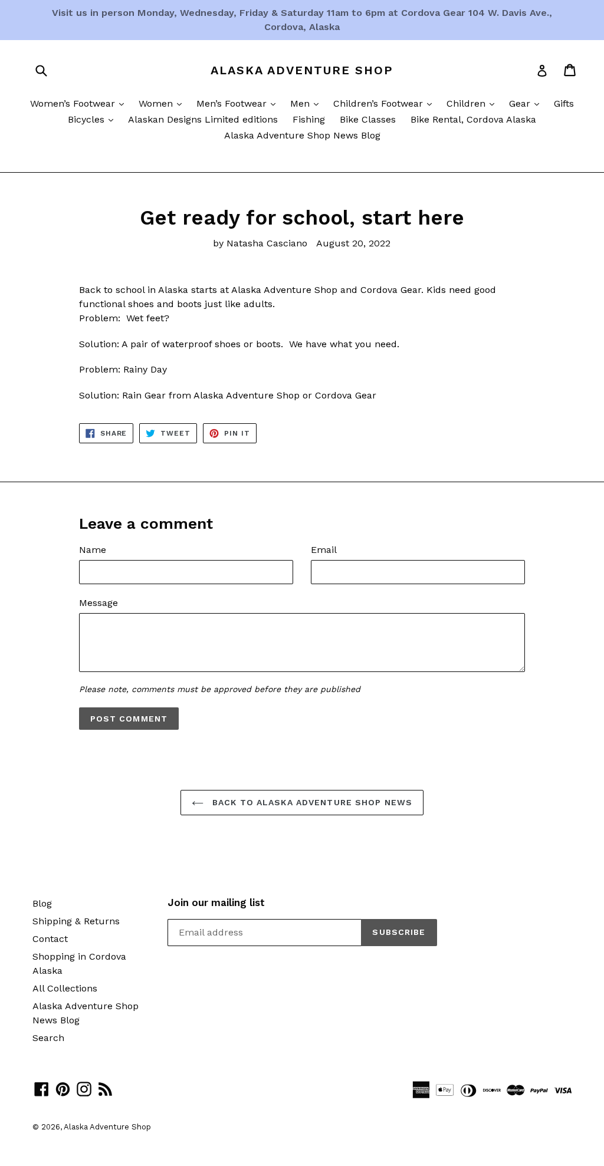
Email (324, 549)
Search (48, 1037)
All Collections (64, 988)
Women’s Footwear (80, 103)
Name (92, 549)
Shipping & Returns (76, 921)
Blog (42, 903)
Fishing (309, 119)
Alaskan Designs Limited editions (203, 119)
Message (98, 602)
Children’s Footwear (385, 103)
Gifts (564, 103)
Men (307, 103)
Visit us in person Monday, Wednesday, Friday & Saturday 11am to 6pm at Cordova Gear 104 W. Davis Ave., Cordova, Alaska (302, 19)
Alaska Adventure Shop (302, 70)
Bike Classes (368, 119)
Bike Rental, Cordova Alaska (473, 119)
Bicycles (93, 119)
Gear (527, 103)
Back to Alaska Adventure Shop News (310, 802)
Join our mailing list (216, 902)
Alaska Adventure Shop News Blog (302, 135)
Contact (50, 938)
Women (163, 103)
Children (473, 103)
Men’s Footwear (238, 103)
